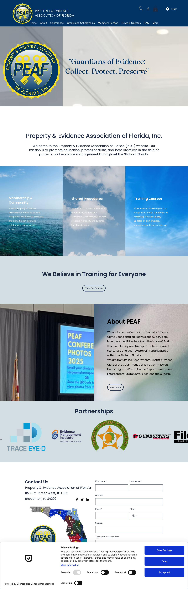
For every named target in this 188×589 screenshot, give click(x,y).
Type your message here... (107, 536)
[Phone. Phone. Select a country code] (135, 515)
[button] (155, 9)
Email (98, 509)
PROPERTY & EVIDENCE (52, 11)
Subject (98, 523)
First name (100, 481)
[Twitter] (82, 500)
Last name (135, 481)
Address (99, 495)
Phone (133, 509)
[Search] (141, 8)
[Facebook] (148, 9)
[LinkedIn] (88, 500)
